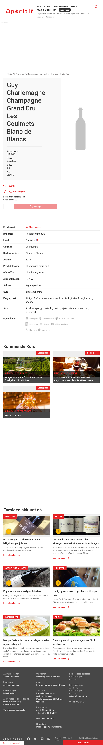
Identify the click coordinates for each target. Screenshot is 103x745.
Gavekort (66, 14)
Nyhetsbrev (75, 14)
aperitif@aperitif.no (45, 710)
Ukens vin (51, 14)
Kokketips (50, 17)
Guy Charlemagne (33, 227)
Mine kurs (40, 17)
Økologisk (34, 319)
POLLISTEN (43, 6)
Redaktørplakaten (11, 704)
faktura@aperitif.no (78, 696)
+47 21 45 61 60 (49, 713)
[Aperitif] (19, 11)
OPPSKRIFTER (60, 6)
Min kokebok (86, 14)
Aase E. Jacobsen (11, 677)
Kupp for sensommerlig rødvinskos (22, 591)
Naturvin (33, 330)
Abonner (64, 10)
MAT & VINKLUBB (46, 10)
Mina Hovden (9, 693)
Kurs (74, 6)
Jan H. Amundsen (11, 685)
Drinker (59, 14)
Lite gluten (34, 324)
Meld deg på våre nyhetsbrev (49, 727)
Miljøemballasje (61, 324)
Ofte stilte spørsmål (45, 718)
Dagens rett (41, 14)
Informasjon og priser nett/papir (50, 685)
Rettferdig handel (66, 319)
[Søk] (96, 6)
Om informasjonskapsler (14, 710)
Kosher (47, 324)
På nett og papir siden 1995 (48, 677)
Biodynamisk (48, 319)
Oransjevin (46, 330)
